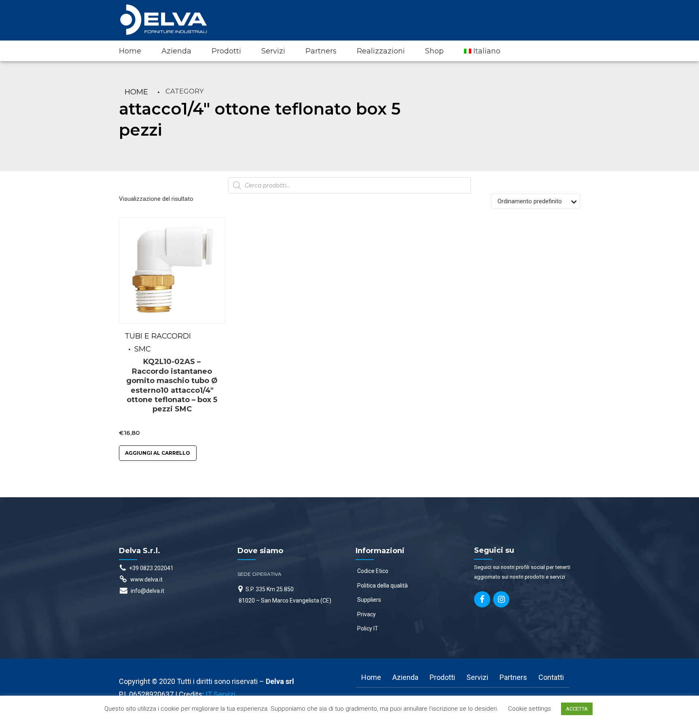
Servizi (273, 51)
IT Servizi (220, 694)
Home (130, 51)
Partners (321, 51)
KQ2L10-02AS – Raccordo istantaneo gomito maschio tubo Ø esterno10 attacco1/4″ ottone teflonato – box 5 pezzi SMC (172, 385)
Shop (434, 51)
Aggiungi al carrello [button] (157, 453)
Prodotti (226, 51)
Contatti (551, 677)
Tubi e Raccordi (158, 336)
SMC (142, 349)
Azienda (176, 51)
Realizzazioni (381, 51)
